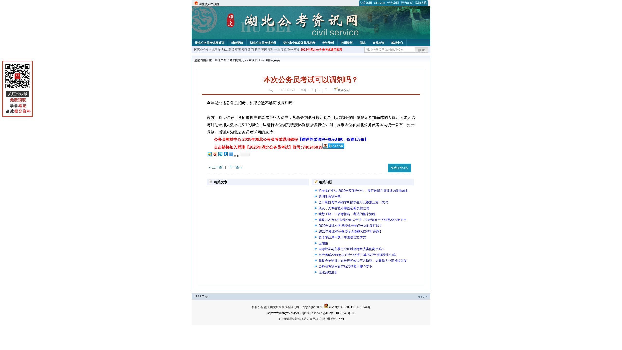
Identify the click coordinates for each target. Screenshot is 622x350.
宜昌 (257, 49)
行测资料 (347, 42)
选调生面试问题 (330, 196)
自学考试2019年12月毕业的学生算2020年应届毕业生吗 (357, 255)
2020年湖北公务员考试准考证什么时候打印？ (350, 226)
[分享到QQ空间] (209, 154)
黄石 (238, 49)
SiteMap (379, 3)
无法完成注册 (328, 272)
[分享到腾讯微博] (220, 154)
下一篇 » (235, 167)
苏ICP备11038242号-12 (339, 313)
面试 (363, 42)
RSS (198, 296)
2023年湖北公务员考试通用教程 (321, 49)
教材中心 (397, 42)
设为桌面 (393, 3)
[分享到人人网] (225, 154)
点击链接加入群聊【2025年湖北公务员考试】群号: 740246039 (268, 147)
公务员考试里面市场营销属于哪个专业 (345, 266)
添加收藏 (421, 3)
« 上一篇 (215, 167)
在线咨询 (378, 42)
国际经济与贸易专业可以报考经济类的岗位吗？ (352, 249)
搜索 (421, 50)
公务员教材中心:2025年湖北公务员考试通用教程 (291, 139)
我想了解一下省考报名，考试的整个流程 (347, 214)
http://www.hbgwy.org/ (281, 313)
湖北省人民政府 (209, 4)
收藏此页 (379, 167)
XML (342, 319)
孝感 (284, 49)
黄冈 (264, 49)
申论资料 (328, 42)
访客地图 (366, 3)
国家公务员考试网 (205, 49)
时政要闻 (237, 42)
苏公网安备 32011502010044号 (349, 307)
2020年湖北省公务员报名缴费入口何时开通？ (350, 231)
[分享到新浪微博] (214, 154)
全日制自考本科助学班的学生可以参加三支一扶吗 (353, 202)
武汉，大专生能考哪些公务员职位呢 (344, 208)
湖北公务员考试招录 (263, 42)
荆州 (290, 49)
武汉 (231, 49)
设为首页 (407, 3)
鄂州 (271, 49)
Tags (205, 296)
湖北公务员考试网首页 (209, 42)
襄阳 (244, 49)
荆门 (251, 49)
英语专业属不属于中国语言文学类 (342, 237)
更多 (297, 49)
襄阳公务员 (272, 60)
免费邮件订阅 (399, 168)
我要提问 (343, 90)
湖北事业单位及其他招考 (299, 42)
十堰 (277, 49)
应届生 (323, 243)
